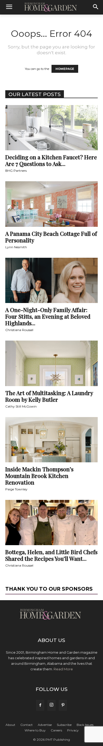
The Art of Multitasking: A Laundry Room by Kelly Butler (49, 396)
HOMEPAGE (64, 69)
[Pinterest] (63, 705)
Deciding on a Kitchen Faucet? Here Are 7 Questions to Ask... (51, 160)
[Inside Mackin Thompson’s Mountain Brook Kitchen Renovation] (51, 439)
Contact (26, 725)
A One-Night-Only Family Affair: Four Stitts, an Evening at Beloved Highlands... (47, 316)
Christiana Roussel (19, 330)
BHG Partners (16, 171)
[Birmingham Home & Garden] (51, 7)
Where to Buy (35, 730)
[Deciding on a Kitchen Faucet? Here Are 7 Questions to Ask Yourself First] (51, 127)
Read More (63, 669)
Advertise (45, 725)
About (10, 725)
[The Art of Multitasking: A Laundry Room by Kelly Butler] (51, 363)
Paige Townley (16, 489)
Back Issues (85, 725)
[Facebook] (40, 705)
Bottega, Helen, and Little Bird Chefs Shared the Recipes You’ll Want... (51, 555)
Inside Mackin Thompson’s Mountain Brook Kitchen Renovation (39, 475)
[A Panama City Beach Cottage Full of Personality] (51, 204)
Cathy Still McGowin (21, 406)
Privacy (73, 730)
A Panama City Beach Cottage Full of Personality (51, 237)
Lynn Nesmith (16, 247)
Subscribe (64, 725)
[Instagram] (51, 705)
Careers (56, 730)
